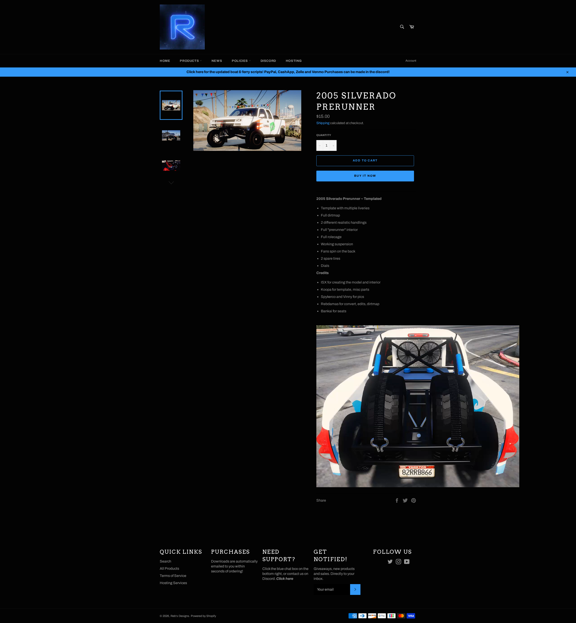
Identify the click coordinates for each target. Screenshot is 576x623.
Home (165, 61)
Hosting (294, 61)
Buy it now (365, 175)
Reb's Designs (180, 616)
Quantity (323, 135)
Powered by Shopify (203, 616)
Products (190, 61)
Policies (240, 61)
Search (165, 561)
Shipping (322, 123)
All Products (169, 568)
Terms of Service (173, 576)
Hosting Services (173, 583)
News (217, 61)
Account (410, 60)
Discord (268, 61)
